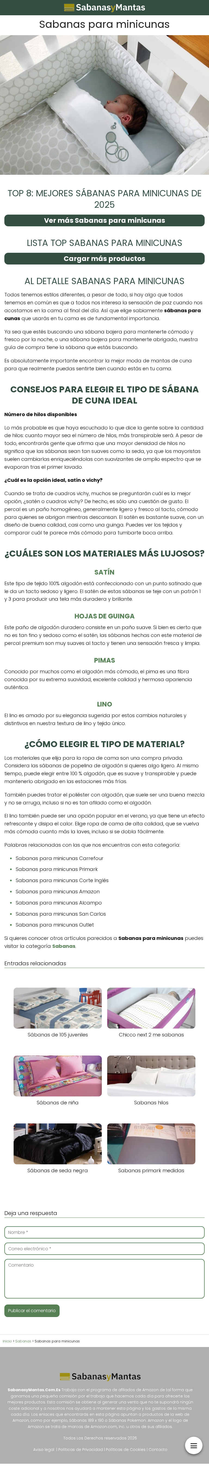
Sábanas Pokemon (127, 1420)
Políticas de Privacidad (80, 1449)
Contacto (158, 1449)
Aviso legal (43, 1449)
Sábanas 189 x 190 (86, 1420)
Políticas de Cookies (126, 1449)
